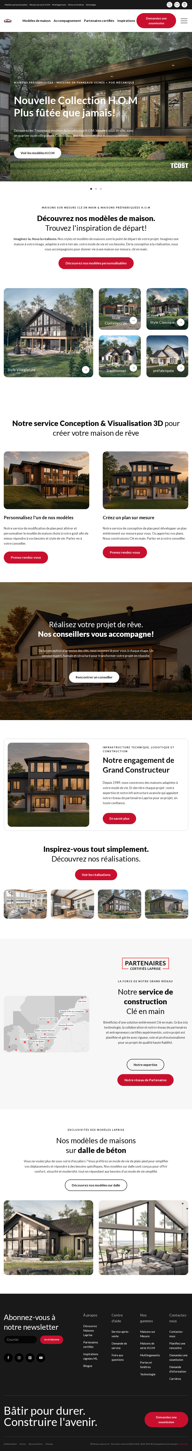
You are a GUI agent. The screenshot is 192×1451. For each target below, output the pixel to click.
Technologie (91, 5)
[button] (184, 20)
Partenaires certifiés (99, 21)
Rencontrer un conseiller (94, 677)
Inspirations (126, 21)
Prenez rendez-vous (26, 557)
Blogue (87, 1365)
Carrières (175, 1378)
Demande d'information (177, 1369)
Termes (23, 1444)
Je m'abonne (51, 1339)
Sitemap (49, 1444)
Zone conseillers (36, 1444)
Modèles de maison (36, 21)
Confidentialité (10, 1444)
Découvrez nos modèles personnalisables (96, 263)
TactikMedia (183, 1444)
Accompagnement (67, 21)
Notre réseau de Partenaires (145, 1080)
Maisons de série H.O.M (39, 5)
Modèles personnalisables (16, 5)
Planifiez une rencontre (177, 1346)
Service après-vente (120, 1334)
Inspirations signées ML (90, 1356)
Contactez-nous (176, 1334)
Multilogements (59, 5)
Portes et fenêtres (76, 5)
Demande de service (119, 1346)
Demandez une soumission (156, 20)
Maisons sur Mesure (147, 1334)
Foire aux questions (118, 1357)
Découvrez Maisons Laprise (90, 1330)
